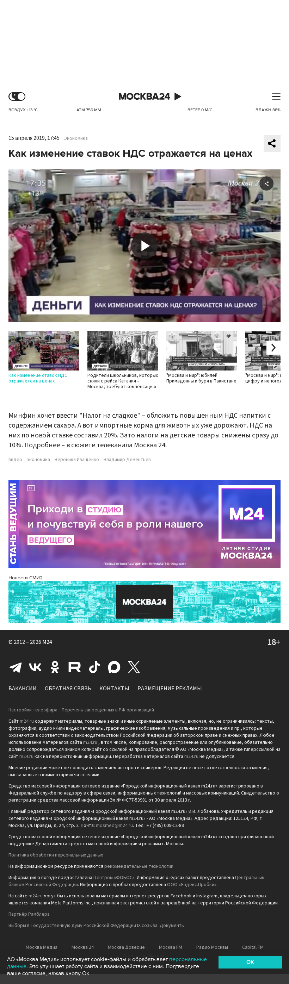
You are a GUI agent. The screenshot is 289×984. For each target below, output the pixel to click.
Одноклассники (55, 667)
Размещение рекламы (169, 688)
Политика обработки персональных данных (55, 855)
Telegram (15, 667)
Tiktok (94, 667)
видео (15, 459)
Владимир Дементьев (127, 459)
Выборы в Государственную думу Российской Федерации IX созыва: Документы (96, 925)
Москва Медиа (41, 947)
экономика (38, 459)
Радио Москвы (212, 947)
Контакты (114, 688)
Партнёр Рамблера (29, 914)
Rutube (75, 667)
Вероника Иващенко (77, 459)
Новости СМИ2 (25, 578)
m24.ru (27, 721)
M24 (47, 642)
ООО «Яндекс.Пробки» (191, 884)
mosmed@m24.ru (114, 825)
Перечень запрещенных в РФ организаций (108, 710)
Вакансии (22, 688)
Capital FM (253, 947)
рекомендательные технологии (138, 866)
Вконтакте (35, 667)
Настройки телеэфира (32, 710)
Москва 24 (144, 97)
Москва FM (170, 947)
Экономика (76, 138)
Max (114, 667)
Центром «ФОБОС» (114, 877)
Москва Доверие (126, 947)
